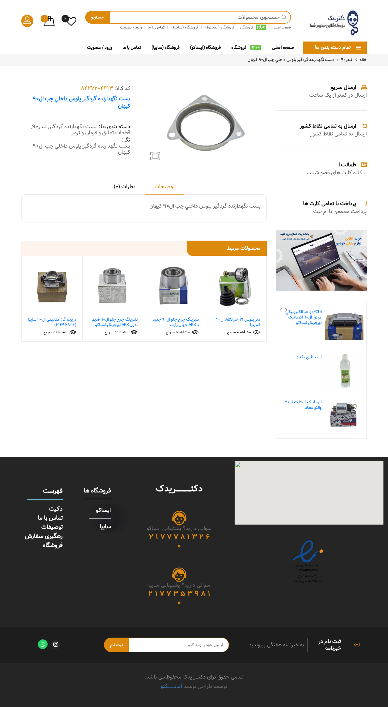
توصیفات (52, 527)
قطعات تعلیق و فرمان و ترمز (101, 133)
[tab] (164, 189)
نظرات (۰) (124, 187)
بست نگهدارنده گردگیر (73, 127)
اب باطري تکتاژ (309, 357)
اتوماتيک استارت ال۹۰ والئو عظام (303, 405)
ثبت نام (116, 645)
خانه (363, 60)
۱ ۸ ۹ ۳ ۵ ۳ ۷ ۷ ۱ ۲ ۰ (179, 598)
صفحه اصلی (283, 47)
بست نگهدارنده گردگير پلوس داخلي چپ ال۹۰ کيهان (81, 149)
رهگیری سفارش (44, 536)
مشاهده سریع (239, 332)
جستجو (97, 17)
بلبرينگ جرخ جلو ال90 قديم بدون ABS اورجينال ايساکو (115, 322)
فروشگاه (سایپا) (166, 47)
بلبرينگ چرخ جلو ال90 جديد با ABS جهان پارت (176, 322)
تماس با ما (131, 47)
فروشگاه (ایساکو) (205, 47)
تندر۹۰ (346, 60)
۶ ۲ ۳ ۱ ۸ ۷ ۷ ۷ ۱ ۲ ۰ (179, 541)
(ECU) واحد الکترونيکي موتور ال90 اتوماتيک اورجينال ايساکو (304, 317)
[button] (155, 156)
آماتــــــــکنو (171, 686)
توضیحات (164, 187)
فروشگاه (238, 47)
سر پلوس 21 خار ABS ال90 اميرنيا (238, 322)
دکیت (56, 509)
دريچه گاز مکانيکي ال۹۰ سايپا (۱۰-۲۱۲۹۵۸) (52, 322)
